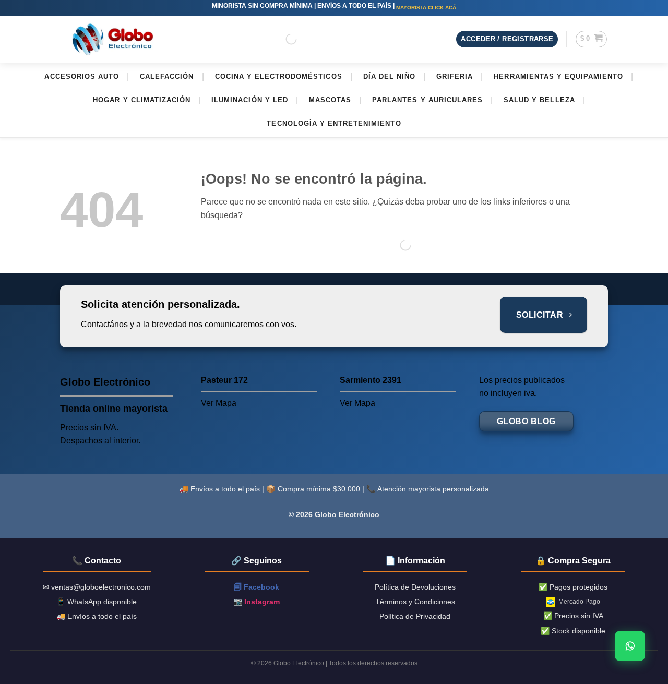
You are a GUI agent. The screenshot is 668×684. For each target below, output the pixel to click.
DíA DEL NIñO (389, 76)
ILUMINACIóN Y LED (249, 100)
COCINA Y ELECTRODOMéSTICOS (278, 76)
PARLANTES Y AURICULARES (427, 100)
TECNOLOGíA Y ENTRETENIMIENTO (334, 123)
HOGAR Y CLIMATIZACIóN (141, 100)
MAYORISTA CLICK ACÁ (426, 7)
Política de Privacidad (414, 616)
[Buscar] (282, 39)
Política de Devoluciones (415, 587)
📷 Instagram (256, 601)
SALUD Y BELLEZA (539, 100)
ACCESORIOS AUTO (81, 76)
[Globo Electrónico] (112, 39)
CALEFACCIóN (167, 76)
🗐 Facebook (256, 587)
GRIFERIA (454, 76)
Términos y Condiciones (415, 601)
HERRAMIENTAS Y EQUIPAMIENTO (558, 76)
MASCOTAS (330, 100)
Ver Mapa (218, 403)
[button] (507, 39)
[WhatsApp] (630, 646)
